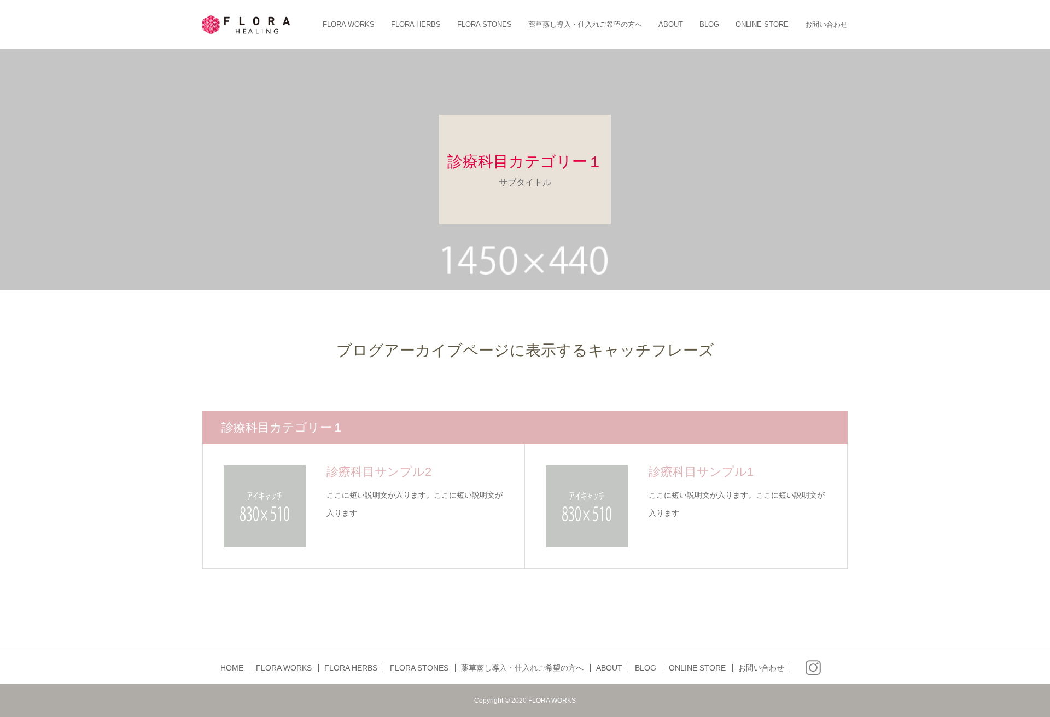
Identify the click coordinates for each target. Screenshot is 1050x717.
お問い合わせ (826, 24)
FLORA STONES (484, 24)
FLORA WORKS (349, 24)
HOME (231, 668)
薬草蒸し (585, 24)
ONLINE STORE (762, 24)
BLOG (709, 24)
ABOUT (670, 24)
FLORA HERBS (416, 24)
